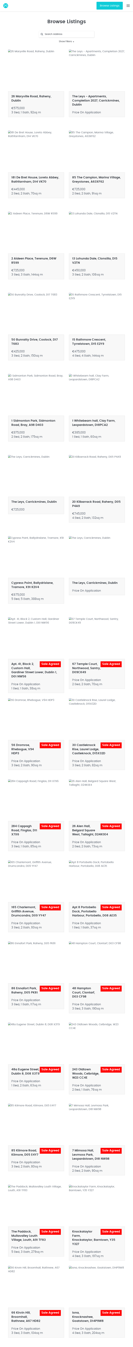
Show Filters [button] (66, 41)
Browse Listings (109, 5)
